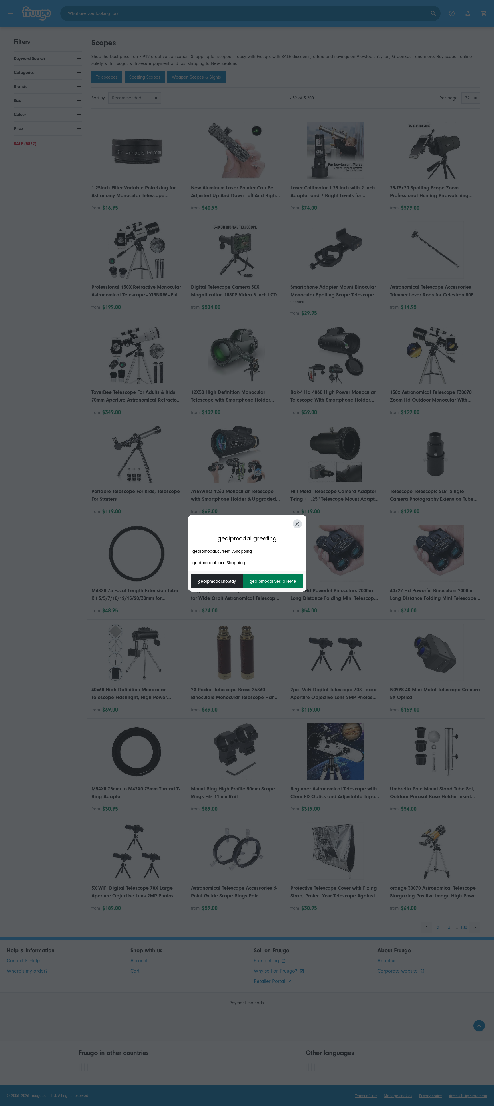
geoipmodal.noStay (217, 581)
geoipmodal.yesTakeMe (273, 581)
